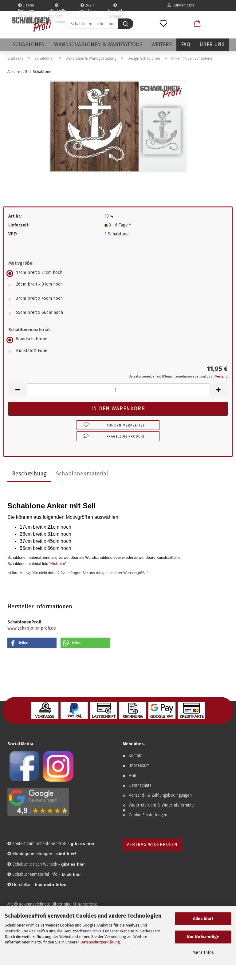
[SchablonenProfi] (31, 24)
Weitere (161, 44)
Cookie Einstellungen (148, 815)
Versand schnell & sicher (115, 10)
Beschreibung (29, 473)
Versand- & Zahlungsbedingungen (160, 795)
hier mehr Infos (50, 884)
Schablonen (29, 44)
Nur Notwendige (203, 936)
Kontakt (135, 755)
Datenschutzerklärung (100, 942)
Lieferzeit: (19, 225)
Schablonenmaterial (82, 473)
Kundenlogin (182, 5)
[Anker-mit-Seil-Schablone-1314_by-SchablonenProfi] (118, 126)
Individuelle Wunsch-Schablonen (56, 10)
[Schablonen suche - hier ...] (125, 23)
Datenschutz (140, 785)
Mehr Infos (203, 952)
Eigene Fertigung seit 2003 (26, 7)
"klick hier (57, 564)
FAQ (185, 44)
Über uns (211, 44)
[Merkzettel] (163, 24)
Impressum (139, 765)
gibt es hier (73, 864)
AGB (132, 775)
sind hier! (66, 853)
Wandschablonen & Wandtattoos (98, 44)
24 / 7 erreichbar (87, 7)
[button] (197, 24)
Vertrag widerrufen (152, 844)
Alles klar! (203, 918)
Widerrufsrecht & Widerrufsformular (162, 805)
